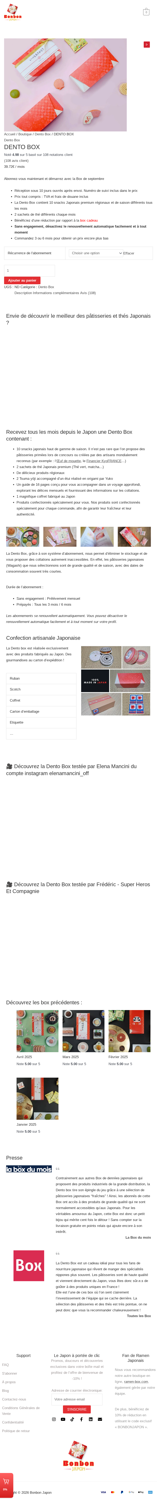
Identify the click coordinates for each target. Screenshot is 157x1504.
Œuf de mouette (68, 461)
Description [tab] (23, 293)
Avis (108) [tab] (88, 293)
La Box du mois (138, 1237)
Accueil (9, 134)
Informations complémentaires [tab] (56, 293)
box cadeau (89, 220)
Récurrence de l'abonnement (29, 253)
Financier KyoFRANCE (103, 461)
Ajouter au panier (22, 280)
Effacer (128, 253)
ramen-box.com (136, 1382)
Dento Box (43, 134)
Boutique (25, 134)
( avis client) (16, 161)
